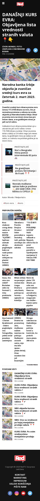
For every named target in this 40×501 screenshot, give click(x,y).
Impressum (20, 480)
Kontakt (20, 474)
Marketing (20, 477)
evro (20, 203)
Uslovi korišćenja (20, 483)
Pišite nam (20, 486)
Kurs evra (8, 203)
